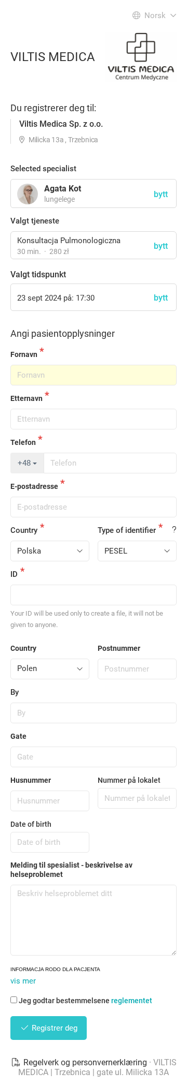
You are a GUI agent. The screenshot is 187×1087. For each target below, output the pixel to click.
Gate (18, 736)
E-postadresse (34, 486)
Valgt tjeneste (34, 221)
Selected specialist (43, 168)
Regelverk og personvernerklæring (85, 1062)
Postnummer (119, 648)
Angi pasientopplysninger (62, 333)
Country (23, 530)
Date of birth (30, 824)
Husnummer (30, 780)
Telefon (23, 442)
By (14, 692)
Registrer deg (53, 1028)
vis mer (23, 981)
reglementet (131, 1000)
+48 (25, 463)
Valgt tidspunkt (38, 274)
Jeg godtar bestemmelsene (85, 1000)
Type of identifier (127, 530)
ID (14, 574)
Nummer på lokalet (129, 780)
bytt (161, 246)
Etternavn (26, 398)
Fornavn (23, 354)
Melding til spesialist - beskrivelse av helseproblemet (71, 869)
